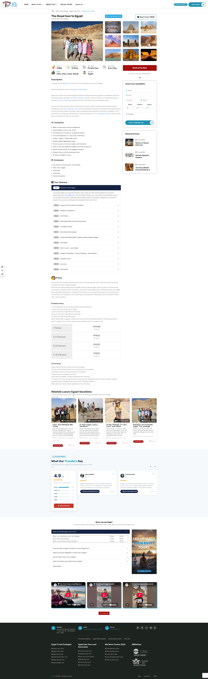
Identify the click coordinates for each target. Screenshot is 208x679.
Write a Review (65, 506)
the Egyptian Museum (103, 113)
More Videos (103, 613)
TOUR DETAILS (57, 445)
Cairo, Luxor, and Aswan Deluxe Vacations (65, 541)
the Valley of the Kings (77, 98)
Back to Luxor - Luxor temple (66, 248)
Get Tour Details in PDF (114, 16)
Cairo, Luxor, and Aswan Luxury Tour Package (66, 536)
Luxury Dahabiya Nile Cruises (114, 657)
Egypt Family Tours (58, 651)
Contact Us (147, 676)
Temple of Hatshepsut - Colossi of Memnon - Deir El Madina (76, 253)
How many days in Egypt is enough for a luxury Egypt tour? (71, 548)
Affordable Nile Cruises (112, 648)
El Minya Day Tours (84, 665)
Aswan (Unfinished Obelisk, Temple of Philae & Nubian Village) (76, 237)
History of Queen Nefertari (142, 144)
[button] (150, 466)
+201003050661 (115, 629)
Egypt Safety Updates (99, 639)
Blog (139, 676)
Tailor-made (196, 5)
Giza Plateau (61, 216)
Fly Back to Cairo (63, 259)
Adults (130, 105)
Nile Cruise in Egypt (62, 100)
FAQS (155, 676)
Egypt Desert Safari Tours (60, 657)
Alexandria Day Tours (85, 654)
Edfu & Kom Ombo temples (66, 232)
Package (66, 538)
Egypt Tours (66, 83)
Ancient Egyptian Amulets (142, 156)
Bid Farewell (61, 269)
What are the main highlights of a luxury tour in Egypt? (70, 552)
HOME (26, 4)
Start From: (69, 421)
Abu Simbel (61, 242)
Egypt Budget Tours (58, 662)
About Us (78, 4)
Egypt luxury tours (73, 109)
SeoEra (53, 676)
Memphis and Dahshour (65, 210)
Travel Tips (127, 639)
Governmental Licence (114, 639)
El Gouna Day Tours (85, 662)
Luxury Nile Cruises (111, 654)
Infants (149, 105)
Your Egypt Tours (70, 195)
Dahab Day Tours (84, 659)
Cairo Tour (61, 264)
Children (140, 105)
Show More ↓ (57, 566)
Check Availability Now (136, 123)
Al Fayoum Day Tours (85, 651)
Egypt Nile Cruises (57, 654)
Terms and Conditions (84, 639)
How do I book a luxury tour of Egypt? (64, 557)
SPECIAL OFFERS (66, 4)
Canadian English (180, 4)
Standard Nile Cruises (112, 651)
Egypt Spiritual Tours (58, 660)
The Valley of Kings (63, 226)
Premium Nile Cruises (112, 660)
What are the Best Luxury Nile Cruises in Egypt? (67, 561)
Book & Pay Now (140, 68)
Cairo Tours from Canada (86, 656)
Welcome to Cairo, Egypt (65, 187)
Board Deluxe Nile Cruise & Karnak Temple (70, 221)
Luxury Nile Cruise (58, 538)
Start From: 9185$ (146, 17)
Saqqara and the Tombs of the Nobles (69, 205)
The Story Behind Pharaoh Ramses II (142, 169)
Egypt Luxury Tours (58, 648)
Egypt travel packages (80, 89)
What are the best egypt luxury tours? (64, 531)
